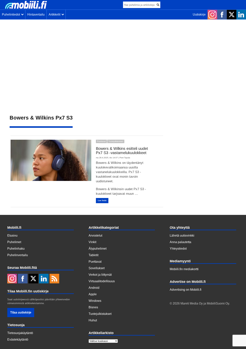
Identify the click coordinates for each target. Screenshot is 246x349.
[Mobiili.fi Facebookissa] (222, 14)
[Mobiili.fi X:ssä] (231, 14)
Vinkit (92, 242)
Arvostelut (95, 235)
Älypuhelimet (97, 248)
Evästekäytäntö (17, 339)
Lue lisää (102, 200)
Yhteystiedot (178, 248)
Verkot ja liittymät (100, 274)
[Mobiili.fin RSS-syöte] (54, 279)
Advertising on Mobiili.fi (185, 289)
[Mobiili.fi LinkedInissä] (241, 14)
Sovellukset (97, 268)
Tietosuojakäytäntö (20, 333)
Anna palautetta (180, 242)
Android (94, 287)
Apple (93, 294)
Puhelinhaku (16, 248)
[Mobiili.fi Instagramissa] (212, 14)
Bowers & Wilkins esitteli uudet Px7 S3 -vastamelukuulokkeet (122, 150)
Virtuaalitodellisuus (102, 281)
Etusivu (12, 235)
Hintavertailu (36, 14)
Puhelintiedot (12, 14)
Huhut (93, 320)
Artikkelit (55, 14)
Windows (95, 300)
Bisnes (93, 307)
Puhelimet (14, 242)
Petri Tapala (125, 158)
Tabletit (93, 255)
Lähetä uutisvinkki (182, 235)
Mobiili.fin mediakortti (184, 269)
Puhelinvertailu (17, 255)
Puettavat (101, 141)
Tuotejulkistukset (115, 141)
